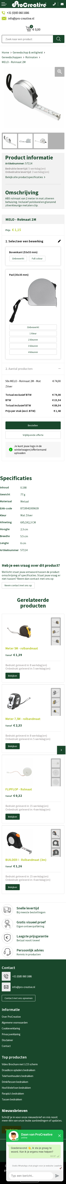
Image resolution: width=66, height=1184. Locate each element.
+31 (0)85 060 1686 (18, 13)
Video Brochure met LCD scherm (20, 1064)
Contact (6, 1046)
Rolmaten (31, 57)
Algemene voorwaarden (15, 1022)
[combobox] (27, 39)
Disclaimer (7, 1040)
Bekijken (12, 675)
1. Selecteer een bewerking (24, 241)
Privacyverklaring (11, 1034)
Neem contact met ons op (18, 585)
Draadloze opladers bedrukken (18, 1070)
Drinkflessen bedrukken (15, 1082)
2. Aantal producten (19, 369)
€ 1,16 (13, 866)
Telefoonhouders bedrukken (17, 1076)
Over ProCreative (11, 1016)
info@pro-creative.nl (21, 18)
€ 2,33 (13, 725)
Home (5, 52)
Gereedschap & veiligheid (28, 52)
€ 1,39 (13, 655)
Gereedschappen (12, 57)
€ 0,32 (13, 796)
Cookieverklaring (11, 1028)
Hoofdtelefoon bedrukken (16, 1087)
